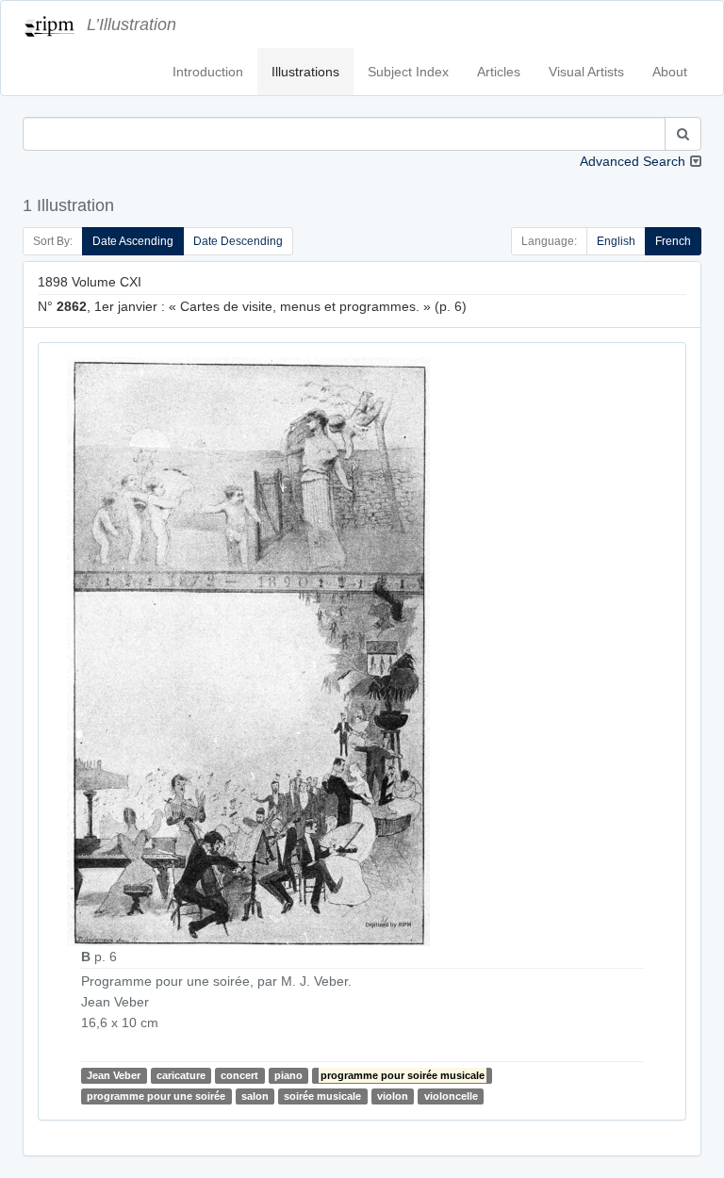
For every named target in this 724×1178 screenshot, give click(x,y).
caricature (181, 1075)
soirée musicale (322, 1096)
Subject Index (408, 71)
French (673, 241)
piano (288, 1075)
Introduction (208, 71)
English (616, 241)
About (669, 71)
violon (392, 1096)
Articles (498, 71)
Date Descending (238, 241)
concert (239, 1075)
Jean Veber (113, 1075)
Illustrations (305, 71)
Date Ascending (132, 241)
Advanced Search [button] (632, 161)
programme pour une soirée (156, 1096)
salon (255, 1096)
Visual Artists (586, 71)
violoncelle (451, 1096)
